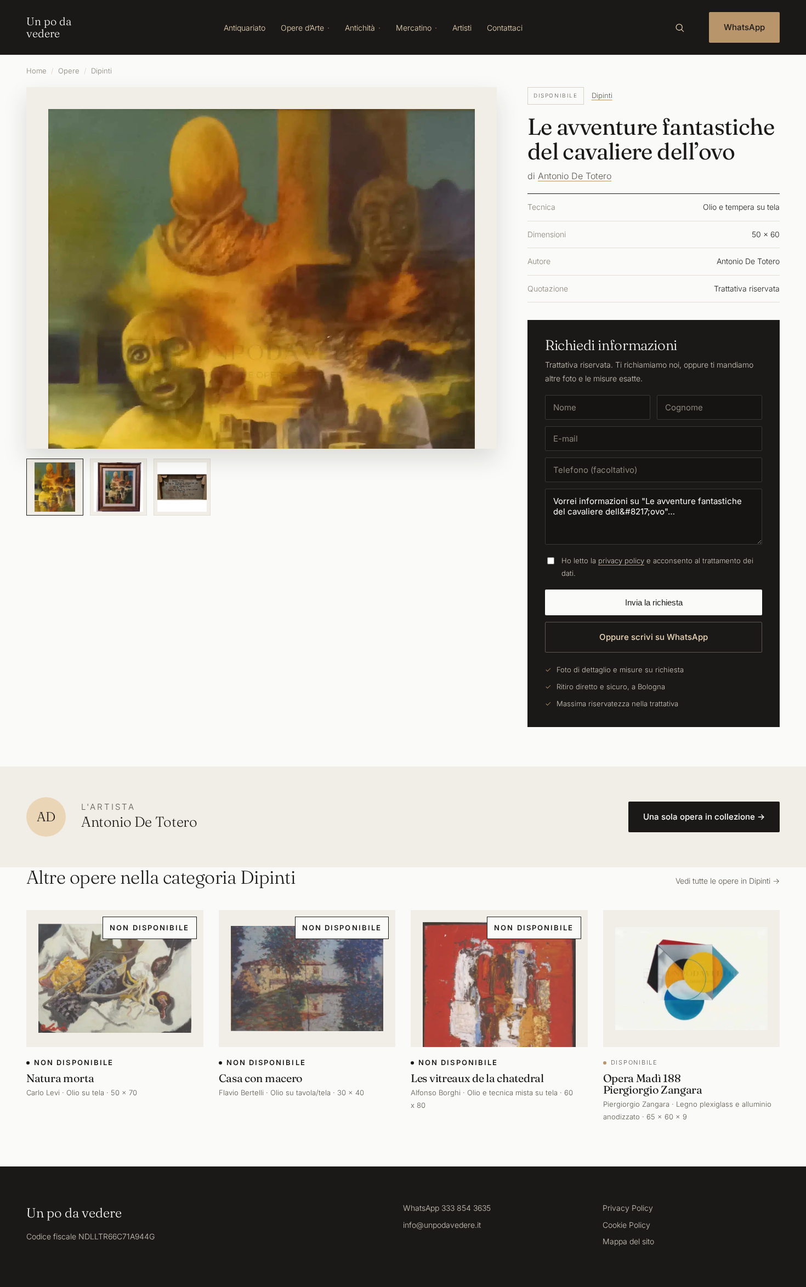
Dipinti (101, 70)
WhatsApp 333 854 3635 (447, 1207)
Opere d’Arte (302, 27)
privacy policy (621, 560)
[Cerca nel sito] (679, 27)
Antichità (360, 27)
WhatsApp (744, 27)
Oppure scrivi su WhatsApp (653, 637)
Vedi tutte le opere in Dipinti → (728, 880)
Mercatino (414, 27)
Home (36, 70)
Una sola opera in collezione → (704, 816)
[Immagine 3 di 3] (182, 487)
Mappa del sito (628, 1241)
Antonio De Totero (574, 175)
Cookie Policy (626, 1224)
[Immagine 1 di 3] (54, 487)
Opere (69, 70)
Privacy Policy (628, 1207)
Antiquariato (244, 27)
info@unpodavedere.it (442, 1224)
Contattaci (505, 27)
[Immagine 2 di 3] (118, 487)
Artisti (462, 27)
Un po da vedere (48, 27)
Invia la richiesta (654, 602)
